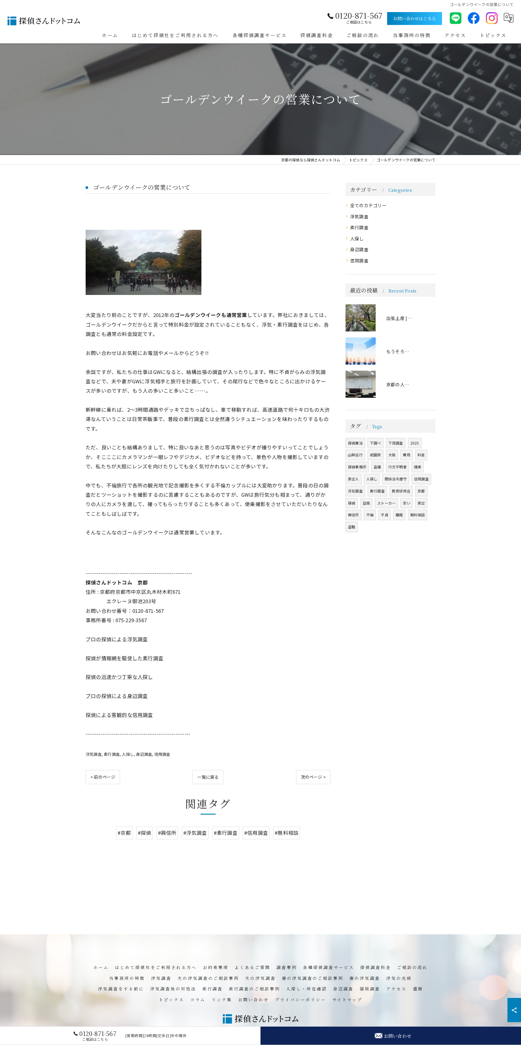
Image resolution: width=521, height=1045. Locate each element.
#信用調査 (256, 832)
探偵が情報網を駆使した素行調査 (124, 658)
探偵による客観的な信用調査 (119, 714)
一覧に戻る (208, 777)
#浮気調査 (195, 832)
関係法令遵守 (396, 478)
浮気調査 (94, 754)
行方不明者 (397, 466)
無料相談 (417, 514)
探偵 (351, 502)
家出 (421, 502)
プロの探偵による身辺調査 (117, 695)
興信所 (353, 514)
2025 (414, 442)
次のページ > (313, 777)
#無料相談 (286, 832)
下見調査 (395, 442)
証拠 (366, 502)
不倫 (370, 514)
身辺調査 (144, 754)
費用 (406, 454)
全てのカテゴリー (368, 205)
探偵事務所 (357, 466)
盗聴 (351, 526)
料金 (421, 454)
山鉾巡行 (355, 454)
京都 (421, 490)
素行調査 (112, 754)
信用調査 (162, 754)
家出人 (353, 478)
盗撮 (377, 466)
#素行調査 (226, 832)
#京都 (124, 832)
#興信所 (167, 832)
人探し (128, 754)
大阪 (392, 454)
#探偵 (144, 832)
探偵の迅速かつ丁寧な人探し (119, 676)
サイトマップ (347, 999)
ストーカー (386, 502)
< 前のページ (102, 777)
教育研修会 (401, 490)
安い (406, 502)
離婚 (399, 514)
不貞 (384, 514)
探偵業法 (355, 442)
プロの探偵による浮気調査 (117, 639)
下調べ (375, 442)
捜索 (417, 466)
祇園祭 (375, 454)
